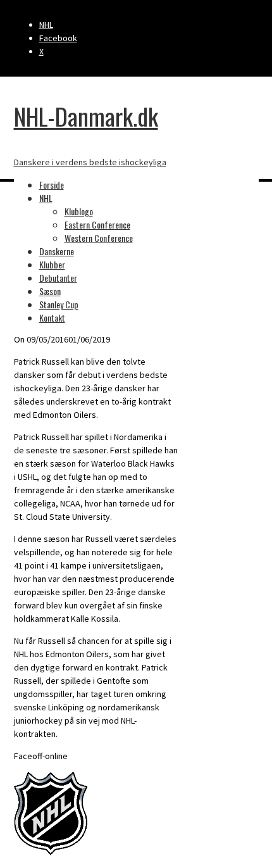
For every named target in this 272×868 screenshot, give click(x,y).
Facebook (58, 38)
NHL (46, 24)
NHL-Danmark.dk (86, 116)
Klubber (52, 264)
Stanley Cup (58, 304)
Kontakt (52, 317)
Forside (51, 184)
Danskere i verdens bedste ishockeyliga (90, 162)
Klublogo (79, 211)
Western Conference (99, 237)
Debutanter (58, 277)
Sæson (50, 291)
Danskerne (56, 251)
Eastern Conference (97, 224)
